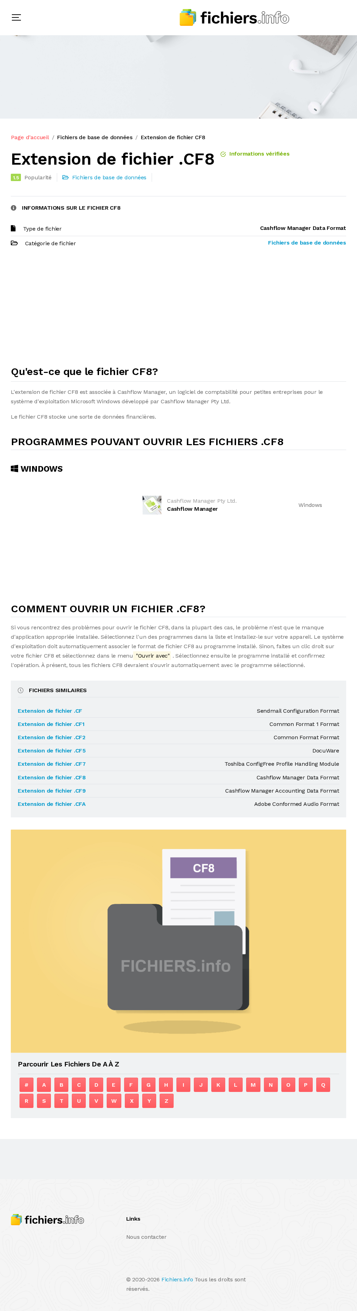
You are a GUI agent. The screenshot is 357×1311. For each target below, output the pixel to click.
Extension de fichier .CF (50, 710)
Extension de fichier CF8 (172, 137)
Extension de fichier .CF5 (52, 750)
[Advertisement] (178, 309)
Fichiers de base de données (94, 137)
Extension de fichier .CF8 (52, 777)
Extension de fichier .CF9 (52, 790)
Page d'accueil (30, 137)
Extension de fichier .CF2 (51, 737)
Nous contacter (146, 1237)
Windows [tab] (40, 469)
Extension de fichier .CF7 (52, 764)
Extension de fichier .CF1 (51, 724)
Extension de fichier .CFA (52, 804)
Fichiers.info (177, 1279)
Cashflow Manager (192, 508)
